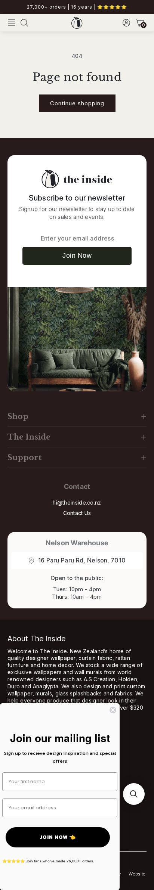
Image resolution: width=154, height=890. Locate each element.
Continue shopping (77, 103)
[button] (12, 23)
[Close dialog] (113, 710)
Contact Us (77, 513)
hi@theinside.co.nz (77, 502)
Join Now (77, 255)
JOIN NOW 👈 (58, 837)
